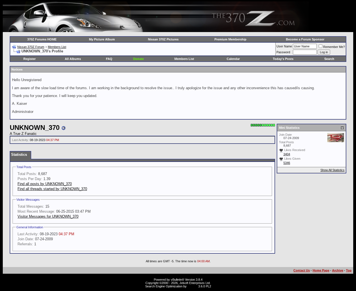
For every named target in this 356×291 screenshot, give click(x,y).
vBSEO (192, 286)
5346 (286, 162)
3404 (286, 154)
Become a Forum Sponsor (305, 39)
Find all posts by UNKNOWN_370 (45, 184)
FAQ (109, 58)
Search (329, 58)
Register (29, 58)
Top (349, 270)
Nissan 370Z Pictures (163, 39)
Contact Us (301, 270)
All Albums (73, 58)
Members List (57, 46)
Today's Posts (283, 58)
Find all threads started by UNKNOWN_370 (52, 189)
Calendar (233, 58)
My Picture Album (102, 39)
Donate (138, 58)
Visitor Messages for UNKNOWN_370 (48, 216)
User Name (284, 46)
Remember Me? (334, 46)
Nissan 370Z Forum (30, 46)
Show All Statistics (332, 170)
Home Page (321, 270)
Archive (337, 270)
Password (283, 52)
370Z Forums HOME (41, 39)
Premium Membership (230, 39)
